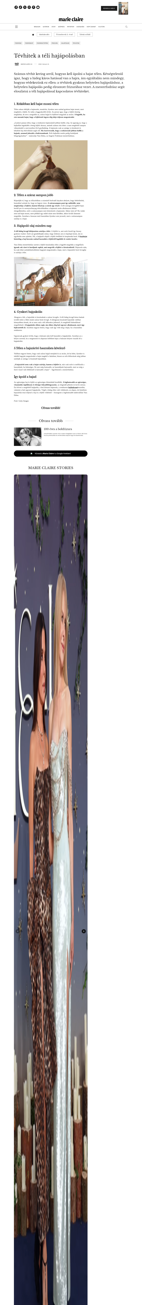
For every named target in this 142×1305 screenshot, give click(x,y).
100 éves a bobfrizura (58, 429)
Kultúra (101, 26)
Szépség (61, 26)
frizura (55, 43)
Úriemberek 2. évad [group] (64, 34)
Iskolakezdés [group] (44, 34)
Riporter (70, 26)
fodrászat (29, 43)
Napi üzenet (91, 26)
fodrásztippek (42, 43)
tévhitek (76, 43)
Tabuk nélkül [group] (85, 34)
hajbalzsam (73, 387)
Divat (54, 26)
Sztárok (46, 26)
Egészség (80, 26)
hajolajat (83, 236)
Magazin (37, 26)
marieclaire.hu (26, 64)
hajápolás (65, 43)
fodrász (18, 43)
